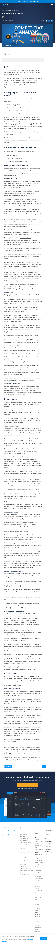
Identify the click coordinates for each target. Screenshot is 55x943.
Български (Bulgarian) (37, 885)
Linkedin (9, 834)
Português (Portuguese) (38, 875)
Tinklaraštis (23, 862)
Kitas (44, 766)
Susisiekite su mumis (49, 831)
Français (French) (39, 862)
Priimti (43, 938)
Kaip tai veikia (23, 857)
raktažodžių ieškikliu (27, 272)
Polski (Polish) (38, 872)
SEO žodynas (23, 864)
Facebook (3, 830)
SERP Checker (23, 834)
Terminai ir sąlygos (39, 829)
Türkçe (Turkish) (38, 880)
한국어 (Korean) (38, 927)
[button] (52, 4)
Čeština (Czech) (38, 888)
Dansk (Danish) (38, 890)
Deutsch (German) (37, 857)
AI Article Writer (24, 844)
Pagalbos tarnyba (39, 849)
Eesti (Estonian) (38, 895)
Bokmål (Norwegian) (37, 930)
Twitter (3, 834)
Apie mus (47, 834)
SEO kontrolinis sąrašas (25, 842)
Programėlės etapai (38, 846)
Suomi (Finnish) (38, 897)
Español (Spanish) (39, 860)
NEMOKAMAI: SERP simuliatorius (25, 847)
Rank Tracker (23, 829)
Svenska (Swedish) (39, 878)
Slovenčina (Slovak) (37, 917)
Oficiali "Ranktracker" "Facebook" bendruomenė (15, 830)
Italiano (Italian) (38, 864)
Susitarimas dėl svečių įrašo (26, 870)
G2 (15, 834)
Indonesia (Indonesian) (37, 903)
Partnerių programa (24, 860)
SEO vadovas (23, 866)
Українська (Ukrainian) (37, 924)
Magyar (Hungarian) (37, 900)
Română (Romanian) (37, 913)
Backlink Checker (24, 838)
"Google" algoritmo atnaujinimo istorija (24, 873)
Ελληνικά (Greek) (39, 893)
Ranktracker (7, 5)
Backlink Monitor (24, 840)
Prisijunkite (22, 788)
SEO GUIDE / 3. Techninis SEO (10, 10)
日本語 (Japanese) (39, 866)
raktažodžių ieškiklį (25, 238)
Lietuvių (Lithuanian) (37, 907)
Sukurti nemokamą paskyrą (27, 785)
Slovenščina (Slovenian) (37, 920)
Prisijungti (37, 839)
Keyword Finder (24, 832)
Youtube (9, 830)
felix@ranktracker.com (49, 853)
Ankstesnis (8, 766)
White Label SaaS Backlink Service (26, 854)
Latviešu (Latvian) (39, 910)
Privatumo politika (37, 832)
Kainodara (37, 843)
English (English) (38, 854)
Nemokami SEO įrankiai (25, 868)
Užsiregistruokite (39, 841)
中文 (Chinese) (38, 882)
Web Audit (22, 836)
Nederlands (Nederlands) (38, 869)
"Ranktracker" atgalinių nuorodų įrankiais (24, 624)
